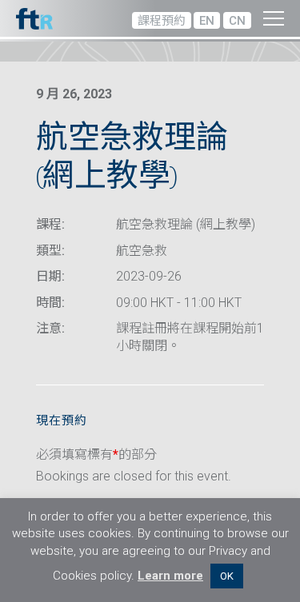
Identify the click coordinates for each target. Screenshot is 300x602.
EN (206, 21)
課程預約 (162, 21)
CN (237, 21)
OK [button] (227, 576)
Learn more (170, 575)
